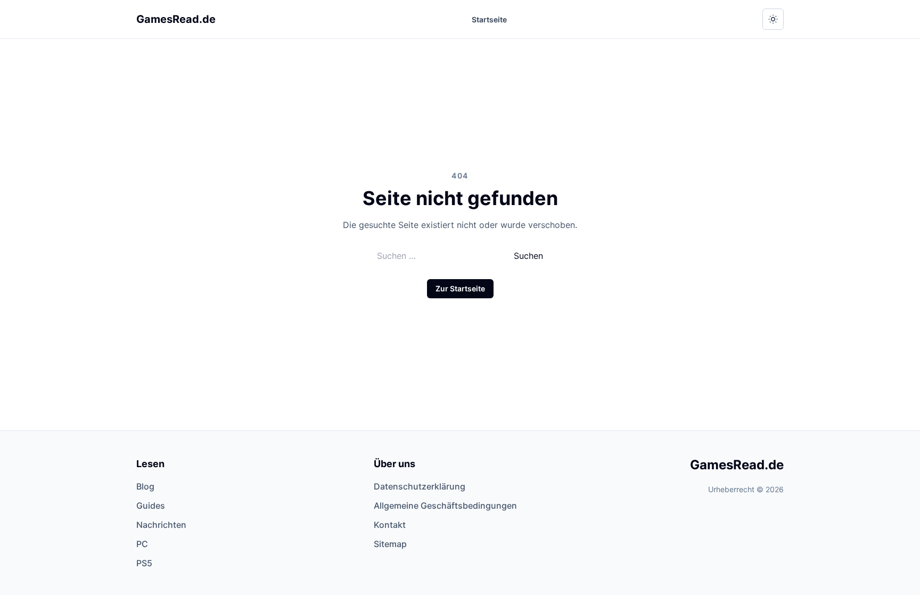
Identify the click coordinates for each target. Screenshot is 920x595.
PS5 (144, 563)
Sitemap (390, 544)
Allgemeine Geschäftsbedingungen (445, 505)
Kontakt (390, 524)
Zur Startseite (460, 288)
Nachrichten (161, 524)
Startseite (489, 19)
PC (142, 544)
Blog (145, 486)
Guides (150, 505)
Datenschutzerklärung (419, 486)
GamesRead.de (176, 19)
